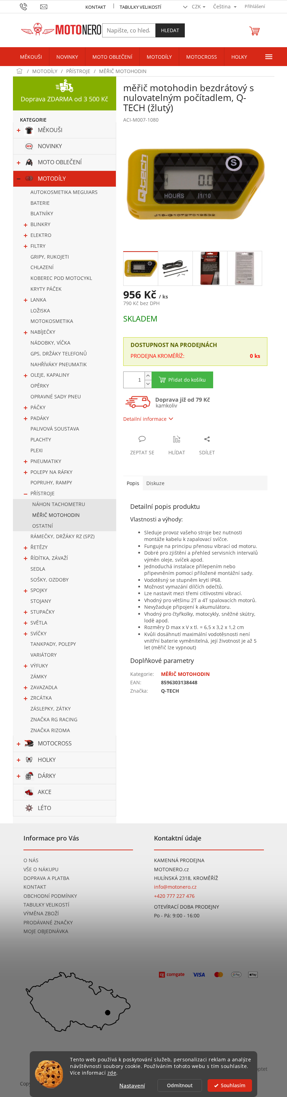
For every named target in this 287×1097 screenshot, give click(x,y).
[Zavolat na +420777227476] (30, 6)
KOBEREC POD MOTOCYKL (61, 278)
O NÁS (30, 860)
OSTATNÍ (42, 525)
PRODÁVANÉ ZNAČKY (48, 922)
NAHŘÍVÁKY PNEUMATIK (58, 364)
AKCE (44, 792)
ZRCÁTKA (41, 697)
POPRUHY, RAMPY (51, 482)
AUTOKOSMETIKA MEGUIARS (64, 192)
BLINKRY (40, 224)
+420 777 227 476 (174, 896)
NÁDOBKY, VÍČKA (50, 342)
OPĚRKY (39, 385)
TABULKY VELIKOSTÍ (46, 904)
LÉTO (44, 808)
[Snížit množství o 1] (148, 384)
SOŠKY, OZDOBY (49, 579)
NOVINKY (50, 146)
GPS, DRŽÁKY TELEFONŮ (58, 353)
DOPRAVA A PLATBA (46, 878)
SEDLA (37, 568)
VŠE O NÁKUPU (40, 869)
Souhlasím (233, 1085)
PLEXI (36, 450)
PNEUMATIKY (45, 461)
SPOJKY (38, 590)
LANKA (38, 299)
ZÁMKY (38, 676)
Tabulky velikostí (140, 7)
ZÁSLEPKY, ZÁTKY (50, 708)
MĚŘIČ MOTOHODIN (56, 515)
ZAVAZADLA (43, 687)
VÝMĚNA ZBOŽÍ (41, 913)
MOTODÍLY (52, 178)
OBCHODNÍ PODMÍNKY (50, 896)
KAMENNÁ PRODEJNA (179, 860)
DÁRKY (47, 776)
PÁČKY (38, 407)
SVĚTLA (38, 622)
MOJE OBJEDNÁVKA (45, 931)
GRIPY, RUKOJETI (49, 256)
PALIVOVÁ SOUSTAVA (54, 428)
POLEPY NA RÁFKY (51, 472)
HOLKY (47, 760)
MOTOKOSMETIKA (51, 321)
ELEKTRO (40, 235)
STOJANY (40, 601)
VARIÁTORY (43, 654)
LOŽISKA (40, 310)
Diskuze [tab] (155, 483)
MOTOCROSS (55, 743)
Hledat (170, 30)
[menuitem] (31, 57)
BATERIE (40, 203)
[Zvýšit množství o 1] (148, 376)
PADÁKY (39, 418)
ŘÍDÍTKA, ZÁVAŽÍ (49, 558)
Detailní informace (145, 419)
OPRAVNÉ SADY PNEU (55, 396)
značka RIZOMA (50, 730)
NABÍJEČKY (42, 332)
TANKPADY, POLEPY (53, 644)
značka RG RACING (53, 719)
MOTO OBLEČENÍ (60, 162)
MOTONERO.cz (171, 869)
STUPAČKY (42, 611)
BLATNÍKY (41, 213)
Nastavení (132, 1085)
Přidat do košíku (187, 379)
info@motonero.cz (175, 886)
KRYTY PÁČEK (46, 289)
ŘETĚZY (39, 547)
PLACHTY (40, 439)
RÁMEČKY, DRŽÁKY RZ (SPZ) (62, 536)
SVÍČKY (38, 633)
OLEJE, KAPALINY (49, 374)
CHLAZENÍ (42, 267)
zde (112, 1073)
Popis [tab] (133, 483)
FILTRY (38, 246)
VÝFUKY (39, 665)
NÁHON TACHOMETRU (58, 504)
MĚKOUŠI (50, 130)
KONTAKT (95, 7)
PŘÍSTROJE (42, 493)
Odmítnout (179, 1085)
